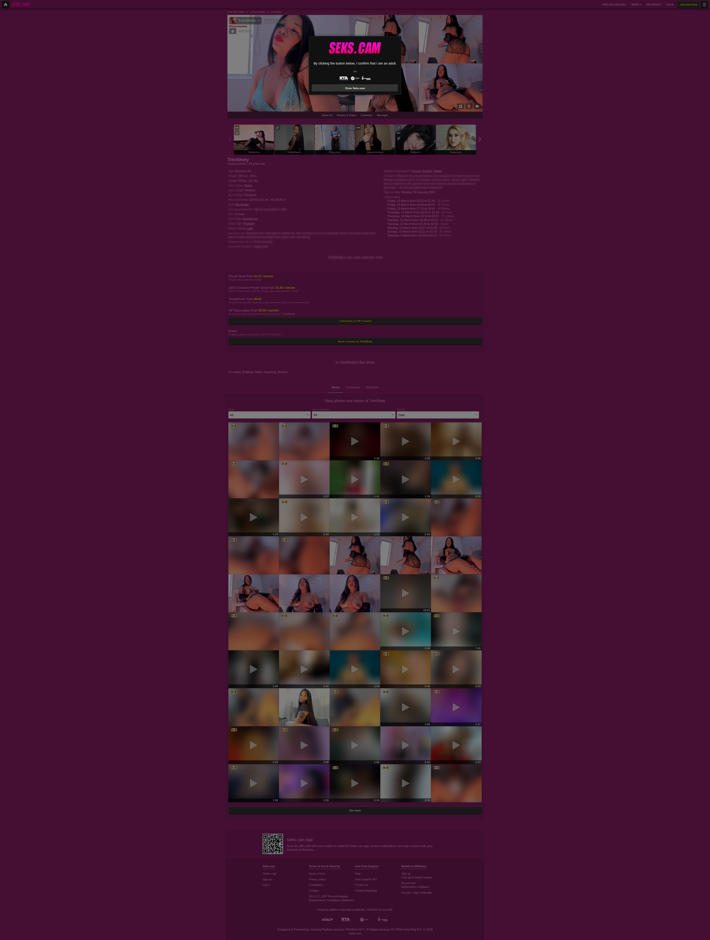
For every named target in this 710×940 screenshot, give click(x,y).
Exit (355, 71)
